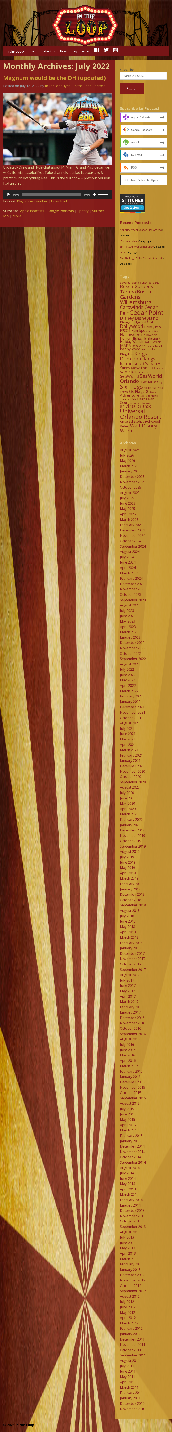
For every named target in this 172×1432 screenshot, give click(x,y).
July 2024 (127, 557)
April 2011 (128, 1382)
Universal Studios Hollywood (140, 421)
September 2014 (133, 1162)
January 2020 (130, 825)
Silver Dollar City (151, 382)
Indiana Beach (154, 345)
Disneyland (147, 318)
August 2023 (130, 605)
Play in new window (32, 201)
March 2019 (129, 878)
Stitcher (98, 210)
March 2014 (129, 1194)
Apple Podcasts (32, 210)
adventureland (129, 282)
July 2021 (127, 728)
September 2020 (133, 782)
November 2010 (132, 1408)
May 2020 (127, 803)
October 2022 (130, 653)
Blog (74, 51)
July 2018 (127, 916)
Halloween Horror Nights (138, 336)
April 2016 (128, 1060)
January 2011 (130, 1398)
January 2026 (130, 471)
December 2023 (132, 584)
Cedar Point (146, 312)
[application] (57, 194)
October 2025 (130, 487)
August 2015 (130, 1103)
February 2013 (131, 1264)
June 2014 (128, 1178)
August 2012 (130, 1296)
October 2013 (130, 1221)
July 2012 (127, 1301)
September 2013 (133, 1226)
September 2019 (133, 846)
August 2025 (130, 492)
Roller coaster (140, 372)
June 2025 (128, 503)
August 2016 (130, 1039)
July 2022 (127, 669)
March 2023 (129, 632)
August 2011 (130, 1360)
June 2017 (128, 985)
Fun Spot (139, 330)
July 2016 (127, 1044)
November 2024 (132, 535)
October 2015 (130, 1092)
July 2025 (127, 498)
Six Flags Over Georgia (137, 401)
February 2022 (131, 696)
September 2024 (133, 546)
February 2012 (131, 1328)
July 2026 (127, 455)
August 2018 (130, 910)
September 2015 (133, 1098)
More (17, 216)
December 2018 (132, 894)
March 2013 (129, 1259)
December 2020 (132, 766)
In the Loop (14, 51)
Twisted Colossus (142, 402)
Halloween (130, 334)
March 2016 (129, 1066)
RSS (6, 216)
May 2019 (127, 867)
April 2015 (128, 1125)
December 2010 (132, 1403)
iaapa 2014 (138, 346)
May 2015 (127, 1119)
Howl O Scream (152, 342)
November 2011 (132, 1344)
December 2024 (132, 530)
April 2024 (128, 567)
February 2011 (131, 1392)
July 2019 (127, 857)
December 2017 (132, 953)
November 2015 (132, 1087)
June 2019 (128, 862)
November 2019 (132, 835)
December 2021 (132, 707)
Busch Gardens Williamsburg (135, 297)
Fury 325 (153, 330)
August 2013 (130, 1232)
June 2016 (128, 1049)
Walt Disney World (138, 428)
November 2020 (132, 771)
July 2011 (127, 1366)
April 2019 (128, 873)
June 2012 (128, 1307)
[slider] (103, 194)
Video (124, 426)
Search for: (127, 70)
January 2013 (130, 1269)
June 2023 (128, 616)
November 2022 (132, 648)
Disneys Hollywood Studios (138, 322)
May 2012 (127, 1312)
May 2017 (127, 991)
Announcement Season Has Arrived (141, 230)
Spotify (83, 210)
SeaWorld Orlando (141, 378)
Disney (127, 318)
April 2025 (128, 514)
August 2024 (130, 551)
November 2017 (132, 958)
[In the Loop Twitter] (106, 51)
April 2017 (128, 996)
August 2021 (130, 723)
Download (59, 201)
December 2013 (132, 1210)
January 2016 (130, 1076)
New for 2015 (144, 368)
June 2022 (128, 675)
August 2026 (130, 450)
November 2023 (132, 589)
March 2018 (129, 937)
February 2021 (131, 755)
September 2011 (133, 1355)
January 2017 (130, 1012)
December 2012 (132, 1274)
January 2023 (130, 637)
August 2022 (130, 664)
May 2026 (127, 460)
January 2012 (130, 1334)
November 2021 (132, 712)
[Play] (9, 194)
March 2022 (129, 691)
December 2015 (132, 1082)
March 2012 (129, 1323)
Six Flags (131, 386)
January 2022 (130, 701)
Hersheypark (151, 338)
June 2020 (128, 798)
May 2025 (127, 508)
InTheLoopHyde (57, 86)
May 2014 (127, 1183)
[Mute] (94, 194)
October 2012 (130, 1285)
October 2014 (130, 1157)
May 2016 (127, 1055)
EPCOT (125, 330)
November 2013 (132, 1216)
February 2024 (131, 578)
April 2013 (128, 1253)
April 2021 (128, 744)
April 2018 (128, 932)
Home (32, 51)
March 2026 (129, 466)
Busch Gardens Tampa (136, 289)
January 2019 (130, 889)
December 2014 (132, 1146)
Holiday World (131, 341)
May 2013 (127, 1248)
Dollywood (131, 326)
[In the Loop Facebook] (97, 51)
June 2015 (128, 1114)
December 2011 (132, 1339)
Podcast (46, 51)
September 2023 (133, 600)
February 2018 (131, 943)
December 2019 (132, 830)
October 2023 (130, 594)
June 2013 (128, 1242)
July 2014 (127, 1173)
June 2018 (128, 921)
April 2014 (128, 1189)
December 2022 (132, 642)
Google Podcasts (61, 210)
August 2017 (130, 975)
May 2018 (127, 926)
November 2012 (132, 1280)
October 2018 (130, 900)
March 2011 (129, 1387)
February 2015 (131, 1135)
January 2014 (130, 1205)
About (86, 51)
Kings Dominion (133, 356)
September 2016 (133, 1034)
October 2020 (130, 776)
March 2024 (129, 573)
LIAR (122, 252)
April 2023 (128, 626)
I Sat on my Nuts (129, 241)
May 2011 (127, 1376)
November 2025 (132, 482)
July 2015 (127, 1108)
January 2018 (130, 948)
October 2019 (130, 841)
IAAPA (125, 345)
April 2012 (128, 1317)
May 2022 (127, 680)
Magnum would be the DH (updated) (54, 78)
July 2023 (127, 610)
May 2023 (127, 621)
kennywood (130, 348)
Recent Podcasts (135, 222)
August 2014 (130, 1168)
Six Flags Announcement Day (137, 246)
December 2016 (132, 1017)
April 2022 (128, 685)
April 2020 (128, 809)
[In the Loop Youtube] (115, 51)
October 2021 (130, 717)
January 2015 (130, 1141)
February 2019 (131, 883)
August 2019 (130, 851)
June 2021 (128, 733)
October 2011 (130, 1350)
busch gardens (149, 282)
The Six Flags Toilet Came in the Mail (141, 258)
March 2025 (129, 519)
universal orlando (135, 406)
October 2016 (130, 1028)
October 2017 (130, 964)
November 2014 (132, 1151)
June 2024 (128, 562)
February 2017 (131, 1007)
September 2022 (133, 658)
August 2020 (130, 787)
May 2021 (127, 739)
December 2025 (132, 476)
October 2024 (130, 541)
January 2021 (130, 760)
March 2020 (129, 814)
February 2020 (131, 819)
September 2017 (133, 969)
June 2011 (128, 1371)
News (63, 51)
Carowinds (131, 307)
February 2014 (131, 1200)
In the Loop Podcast (89, 86)
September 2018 (133, 905)
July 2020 (127, 792)
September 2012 (133, 1291)
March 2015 (129, 1130)
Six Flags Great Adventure (138, 393)
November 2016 (132, 1023)
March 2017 (129, 1001)
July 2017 (127, 980)
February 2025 (131, 524)
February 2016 (131, 1071)
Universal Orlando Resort (141, 414)
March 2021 (129, 750)
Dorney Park (152, 327)
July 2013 (127, 1237)
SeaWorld (129, 376)
